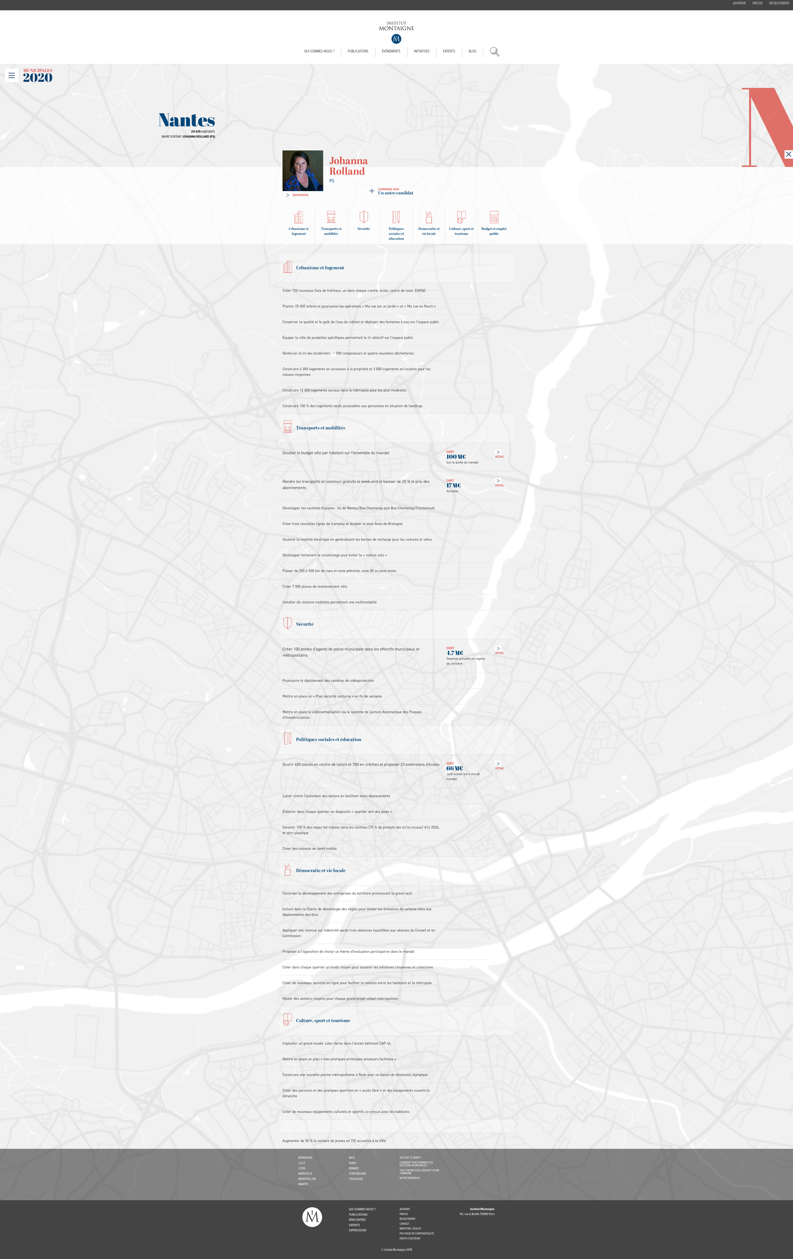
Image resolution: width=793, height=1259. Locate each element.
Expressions (358, 1230)
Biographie (300, 195)
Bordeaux (305, 1158)
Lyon (301, 1168)
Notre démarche (410, 1178)
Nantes (303, 1184)
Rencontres (357, 1220)
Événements (391, 51)
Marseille (305, 1174)
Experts (449, 51)
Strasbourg (357, 1174)
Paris (352, 1163)
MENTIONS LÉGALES (410, 1229)
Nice (352, 1158)
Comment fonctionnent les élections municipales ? (416, 1164)
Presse (758, 3)
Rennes (354, 1168)
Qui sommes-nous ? (319, 51)
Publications (358, 51)
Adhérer (739, 3)
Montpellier (307, 1179)
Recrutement (779, 3)
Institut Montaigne (396, 32)
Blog (472, 51)
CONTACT (405, 1224)
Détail (499, 457)
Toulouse (356, 1179)
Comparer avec (395, 191)
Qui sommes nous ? (362, 1209)
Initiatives (422, 51)
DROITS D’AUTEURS (410, 1238)
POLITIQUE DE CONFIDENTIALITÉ (417, 1233)
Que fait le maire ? (410, 1158)
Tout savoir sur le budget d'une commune (419, 1172)
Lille (301, 1163)
